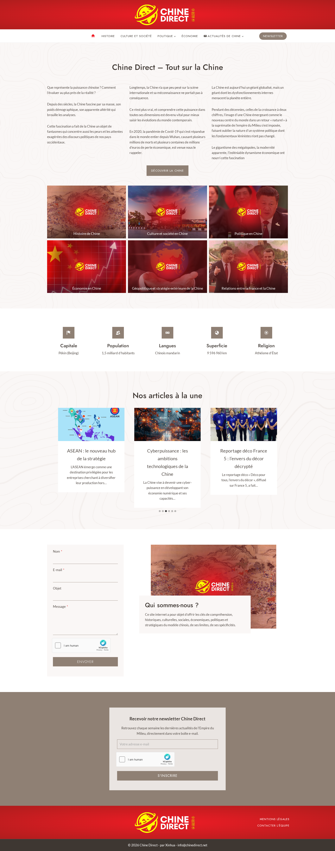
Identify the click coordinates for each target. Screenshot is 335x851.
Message (60, 606)
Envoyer (85, 661)
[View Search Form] (50, 36)
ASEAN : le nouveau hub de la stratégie (91, 454)
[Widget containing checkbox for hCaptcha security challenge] (81, 645)
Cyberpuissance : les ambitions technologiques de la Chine (167, 462)
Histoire (108, 36)
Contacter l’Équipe (273, 825)
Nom (57, 551)
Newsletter (273, 36)
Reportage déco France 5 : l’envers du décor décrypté (243, 458)
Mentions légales (274, 819)
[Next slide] (273, 586)
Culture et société (136, 36)
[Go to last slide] (154, 586)
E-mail (58, 570)
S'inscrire (167, 775)
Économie (190, 36)
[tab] (160, 511)
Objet (57, 588)
